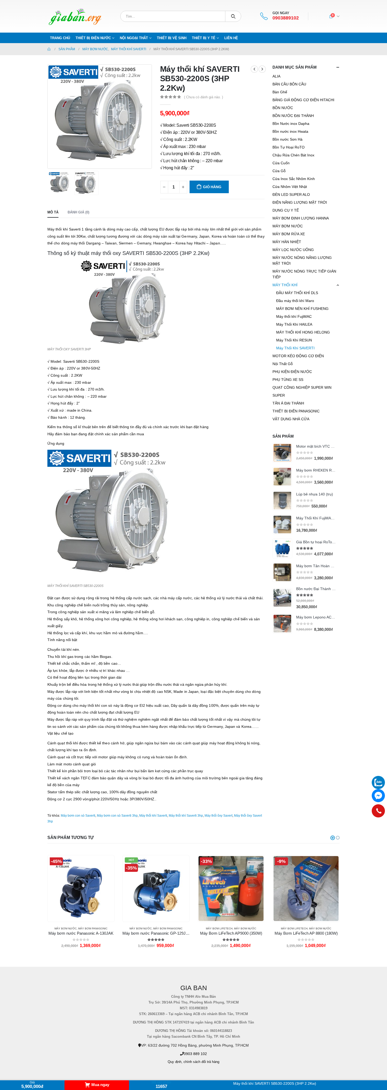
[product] (282, 453)
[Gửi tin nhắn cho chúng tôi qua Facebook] (378, 795)
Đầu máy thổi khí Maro (295, 301)
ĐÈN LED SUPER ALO (291, 194)
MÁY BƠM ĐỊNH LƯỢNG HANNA (300, 218)
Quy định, (175, 1062)
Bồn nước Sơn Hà (287, 139)
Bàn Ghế (279, 92)
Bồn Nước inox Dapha (290, 123)
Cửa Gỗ (279, 171)
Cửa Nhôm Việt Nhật (289, 187)
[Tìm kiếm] (233, 16)
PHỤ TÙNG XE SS (287, 379)
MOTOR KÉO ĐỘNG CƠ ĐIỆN (298, 356)
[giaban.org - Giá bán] (75, 16)
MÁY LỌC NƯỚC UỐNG (293, 250)
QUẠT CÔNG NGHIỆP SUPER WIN (301, 387)
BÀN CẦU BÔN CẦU (289, 84)
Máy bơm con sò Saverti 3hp (117, 815)
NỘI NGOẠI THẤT (134, 38)
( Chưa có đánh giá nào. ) (203, 97)
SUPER (278, 395)
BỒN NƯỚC (282, 108)
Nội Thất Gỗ (282, 364)
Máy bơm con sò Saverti (78, 815)
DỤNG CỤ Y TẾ (285, 210)
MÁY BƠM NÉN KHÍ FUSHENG (302, 308)
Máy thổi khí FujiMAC (294, 316)
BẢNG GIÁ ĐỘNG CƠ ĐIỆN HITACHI (303, 100)
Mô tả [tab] (52, 212)
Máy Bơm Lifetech (219, 928)
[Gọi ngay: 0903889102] (378, 810)
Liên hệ (231, 38)
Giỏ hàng (212, 187)
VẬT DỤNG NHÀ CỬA (290, 419)
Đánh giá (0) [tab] (78, 212)
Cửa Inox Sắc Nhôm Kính (293, 179)
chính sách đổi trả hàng (201, 1062)
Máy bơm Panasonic (92, 928)
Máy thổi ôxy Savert (218, 815)
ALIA (276, 76)
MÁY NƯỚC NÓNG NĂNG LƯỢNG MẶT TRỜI (302, 260)
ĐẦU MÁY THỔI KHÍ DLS (297, 293)
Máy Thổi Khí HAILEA (294, 324)
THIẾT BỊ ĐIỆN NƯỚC (93, 38)
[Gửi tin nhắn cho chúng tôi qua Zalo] (378, 782)
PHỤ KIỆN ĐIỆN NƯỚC (292, 372)
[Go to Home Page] (49, 49)
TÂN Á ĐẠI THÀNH (288, 403)
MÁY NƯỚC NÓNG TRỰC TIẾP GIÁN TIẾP (304, 274)
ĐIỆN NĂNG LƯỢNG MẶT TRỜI (299, 202)
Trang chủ (60, 38)
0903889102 (285, 18)
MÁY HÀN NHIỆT (286, 242)
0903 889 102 (195, 1054)
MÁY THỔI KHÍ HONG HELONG (303, 332)
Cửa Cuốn (281, 163)
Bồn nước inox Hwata (290, 131)
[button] (332, 837)
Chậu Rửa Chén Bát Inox (293, 155)
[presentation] (49, 116)
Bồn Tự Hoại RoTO (288, 147)
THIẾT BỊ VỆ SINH (171, 38)
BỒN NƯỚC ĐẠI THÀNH (293, 116)
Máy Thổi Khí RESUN (294, 340)
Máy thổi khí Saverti (153, 815)
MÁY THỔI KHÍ (284, 285)
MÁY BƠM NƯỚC (287, 226)
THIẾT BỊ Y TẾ (203, 38)
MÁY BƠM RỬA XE (288, 234)
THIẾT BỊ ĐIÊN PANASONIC (296, 411)
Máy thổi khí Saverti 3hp (186, 815)
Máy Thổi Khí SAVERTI (295, 348)
